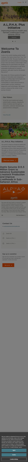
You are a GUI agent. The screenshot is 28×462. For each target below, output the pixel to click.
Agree (14, 450)
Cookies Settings (14, 459)
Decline (14, 454)
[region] (14, 447)
